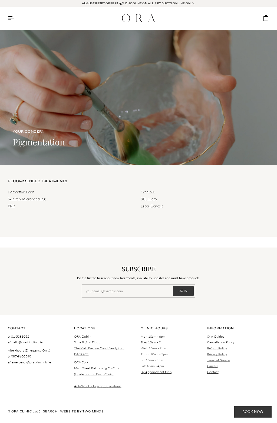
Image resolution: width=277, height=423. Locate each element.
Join (183, 291)
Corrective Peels (21, 192)
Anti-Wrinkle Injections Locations (97, 386)
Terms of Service (218, 360)
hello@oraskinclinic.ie (27, 342)
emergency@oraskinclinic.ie (31, 362)
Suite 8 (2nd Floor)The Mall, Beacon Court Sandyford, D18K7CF (99, 348)
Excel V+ (148, 192)
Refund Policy (217, 348)
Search (50, 411)
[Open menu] (16, 18)
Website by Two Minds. (82, 411)
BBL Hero (149, 199)
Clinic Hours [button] (154, 328)
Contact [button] (16, 328)
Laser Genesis (152, 206)
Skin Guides (215, 336)
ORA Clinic (21, 411)
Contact (213, 372)
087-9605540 (21, 356)
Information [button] (220, 328)
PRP (11, 206)
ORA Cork (81, 362)
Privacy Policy (217, 354)
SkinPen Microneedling (26, 199)
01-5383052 (20, 336)
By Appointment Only (156, 372)
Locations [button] (84, 328)
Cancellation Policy (221, 342)
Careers (212, 366)
